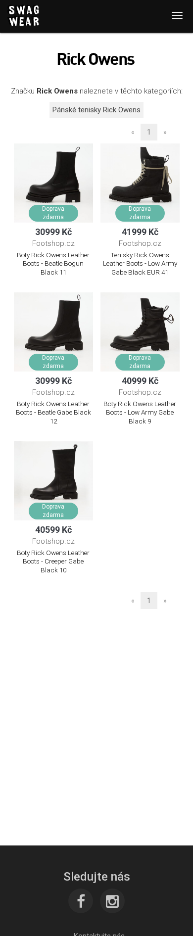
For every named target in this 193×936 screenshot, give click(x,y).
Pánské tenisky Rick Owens (96, 109)
